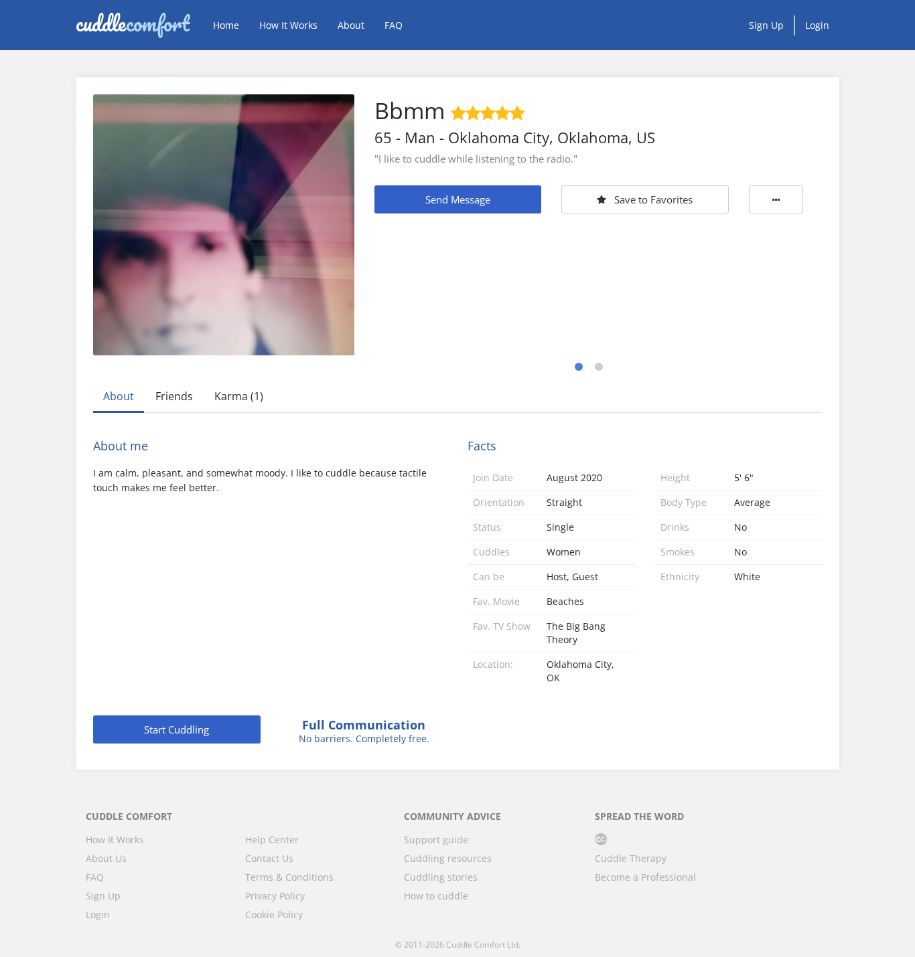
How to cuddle (436, 895)
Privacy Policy (275, 895)
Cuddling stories (441, 877)
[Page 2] (599, 367)
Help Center (272, 839)
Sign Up (766, 25)
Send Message (457, 199)
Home (226, 25)
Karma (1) (238, 396)
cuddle (133, 24)
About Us (106, 858)
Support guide (436, 839)
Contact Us (269, 858)
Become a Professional (645, 877)
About (351, 25)
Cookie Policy (274, 914)
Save (653, 199)
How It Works (288, 25)
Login (817, 25)
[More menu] (776, 199)
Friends (174, 396)
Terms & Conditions (289, 877)
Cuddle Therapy (630, 858)
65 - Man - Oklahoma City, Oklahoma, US (514, 137)
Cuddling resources (448, 858)
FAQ (393, 25)
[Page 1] (579, 367)
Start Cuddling (176, 729)
